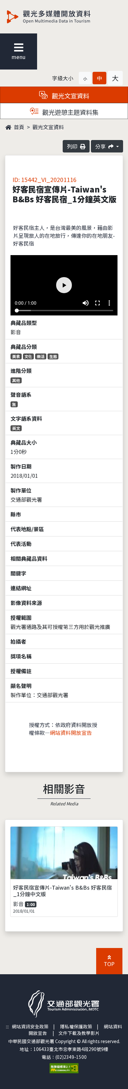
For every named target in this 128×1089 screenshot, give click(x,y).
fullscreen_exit (108, 1076)
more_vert (119, 1076)
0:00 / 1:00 (15, 1076)
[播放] (64, 544)
